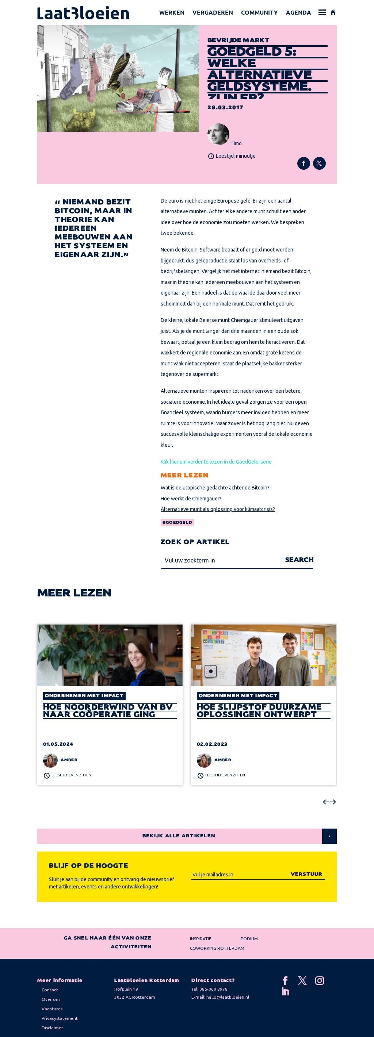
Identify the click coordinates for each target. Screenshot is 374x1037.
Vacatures (52, 1008)
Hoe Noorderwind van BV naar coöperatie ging (108, 711)
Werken (171, 12)
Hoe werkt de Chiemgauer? (191, 499)
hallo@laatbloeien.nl (227, 997)
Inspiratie (200, 938)
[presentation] (325, 802)
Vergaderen (212, 12)
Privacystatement (60, 1018)
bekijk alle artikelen (178, 836)
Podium (249, 938)
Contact (50, 989)
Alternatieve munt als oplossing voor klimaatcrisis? (218, 509)
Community (259, 12)
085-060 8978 (213, 989)
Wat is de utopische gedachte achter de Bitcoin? (215, 488)
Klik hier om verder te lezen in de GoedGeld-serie (216, 462)
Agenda (298, 12)
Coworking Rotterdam (217, 948)
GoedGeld (179, 523)
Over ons (51, 999)
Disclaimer (52, 1027)
